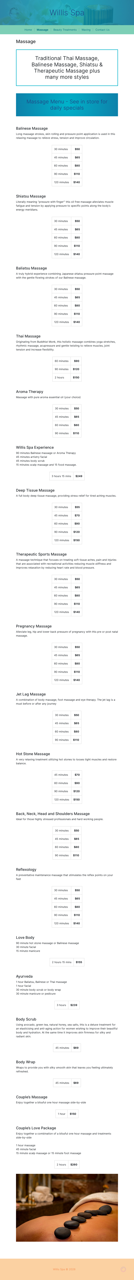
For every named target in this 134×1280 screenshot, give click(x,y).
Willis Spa (67, 12)
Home (28, 29)
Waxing (86, 29)
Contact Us (102, 29)
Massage (42, 29)
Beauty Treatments (65, 29)
